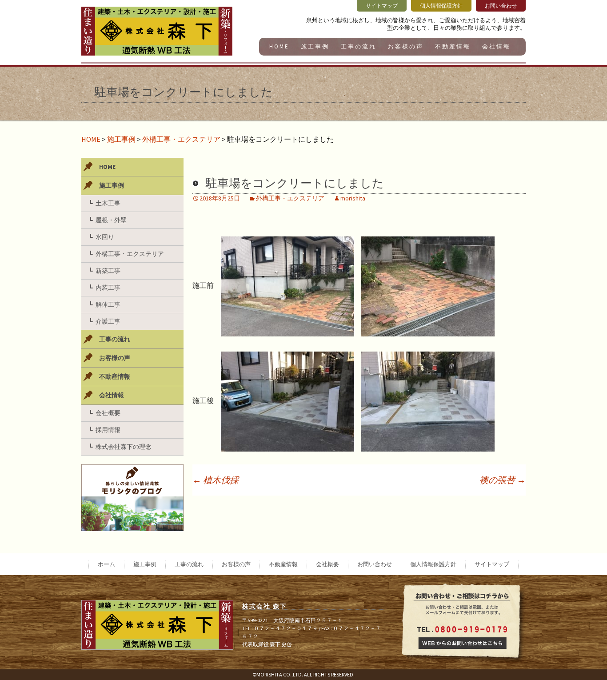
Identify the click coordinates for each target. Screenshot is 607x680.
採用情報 (108, 430)
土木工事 (108, 203)
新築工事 (108, 271)
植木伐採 (215, 479)
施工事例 (315, 46)
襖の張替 (502, 479)
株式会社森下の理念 (124, 447)
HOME (279, 46)
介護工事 (108, 321)
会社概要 (108, 413)
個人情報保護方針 (433, 564)
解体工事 (108, 304)
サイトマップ (492, 564)
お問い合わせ (374, 564)
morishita (352, 198)
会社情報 (496, 46)
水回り (105, 237)
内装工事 (108, 288)
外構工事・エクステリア (181, 139)
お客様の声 (405, 46)
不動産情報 (453, 46)
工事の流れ (358, 46)
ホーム (106, 564)
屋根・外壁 (111, 220)
